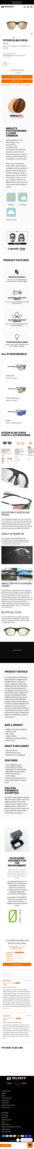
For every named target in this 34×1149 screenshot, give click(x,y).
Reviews (3, 1122)
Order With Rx (17, 81)
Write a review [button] (17, 964)
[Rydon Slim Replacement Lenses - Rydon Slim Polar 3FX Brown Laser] (3, 461)
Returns (3, 1095)
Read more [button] (6, 1008)
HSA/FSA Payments (6, 1120)
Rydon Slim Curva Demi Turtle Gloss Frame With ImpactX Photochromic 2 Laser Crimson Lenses (4, 63)
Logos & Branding (6, 1131)
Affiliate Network (6, 1129)
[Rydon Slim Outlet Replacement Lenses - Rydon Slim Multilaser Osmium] (29, 459)
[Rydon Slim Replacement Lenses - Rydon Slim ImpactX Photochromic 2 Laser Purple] (3, 463)
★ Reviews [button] (5, 1145)
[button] (14, 70)
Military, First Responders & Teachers (11, 1127)
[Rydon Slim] (17, 367)
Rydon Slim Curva (12, 398)
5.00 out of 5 (21, 947)
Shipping (3, 1093)
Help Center (4, 1117)
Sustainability (4, 1112)
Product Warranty (6, 1098)
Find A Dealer (4, 1115)
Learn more (27, 85)
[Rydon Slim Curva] (17, 390)
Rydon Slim (10, 376)
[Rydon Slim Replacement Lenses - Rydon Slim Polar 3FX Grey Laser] (11, 459)
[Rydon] (17, 412)
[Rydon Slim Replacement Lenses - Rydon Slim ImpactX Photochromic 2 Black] (5, 461)
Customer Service (6, 1091)
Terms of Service (5, 1107)
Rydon (8, 420)
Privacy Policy (5, 1102)
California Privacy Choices (8, 1105)
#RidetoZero (11, 883)
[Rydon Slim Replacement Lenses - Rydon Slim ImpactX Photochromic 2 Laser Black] (8, 461)
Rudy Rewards (5, 1100)
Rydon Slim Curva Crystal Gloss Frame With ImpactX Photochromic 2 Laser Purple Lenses (8, 63)
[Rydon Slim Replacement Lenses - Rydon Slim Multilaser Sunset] (8, 459)
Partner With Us (5, 1124)
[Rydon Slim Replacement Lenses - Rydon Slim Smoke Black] (3, 459)
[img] (7, 980)
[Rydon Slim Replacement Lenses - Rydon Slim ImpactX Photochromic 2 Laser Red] (11, 461)
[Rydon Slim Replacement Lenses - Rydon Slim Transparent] (5, 459)
